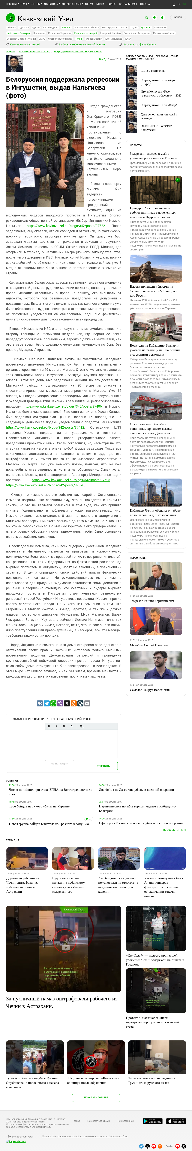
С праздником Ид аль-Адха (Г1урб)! (158, 82)
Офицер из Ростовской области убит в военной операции (141, 823)
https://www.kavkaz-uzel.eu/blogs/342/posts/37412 (45, 427)
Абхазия (11, 27)
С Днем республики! (154, 70)
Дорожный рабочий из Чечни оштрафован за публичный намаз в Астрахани (22, 885)
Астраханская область (86, 27)
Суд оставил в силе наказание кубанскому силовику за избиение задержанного (68, 885)
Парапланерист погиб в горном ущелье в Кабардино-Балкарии (137, 808)
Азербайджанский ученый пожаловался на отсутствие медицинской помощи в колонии (118, 885)
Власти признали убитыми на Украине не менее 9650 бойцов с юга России (153, 291)
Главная (10, 51)
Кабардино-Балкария (18, 33)
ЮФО (128, 38)
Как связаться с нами (98, 1121)
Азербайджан (50, 27)
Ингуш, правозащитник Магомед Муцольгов (78, 51)
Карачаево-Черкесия (59, 33)
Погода (145, 4)
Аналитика (51, 4)
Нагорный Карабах (110, 33)
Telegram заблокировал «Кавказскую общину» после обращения (93, 1080)
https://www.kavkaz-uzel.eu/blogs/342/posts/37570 (45, 485)
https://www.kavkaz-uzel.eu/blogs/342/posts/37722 (66, 226)
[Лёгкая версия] (173, 4)
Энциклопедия (71, 4)
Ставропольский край (60, 38)
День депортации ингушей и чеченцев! (159, 116)
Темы (23, 4)
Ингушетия (160, 27)
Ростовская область (164, 33)
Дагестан (146, 27)
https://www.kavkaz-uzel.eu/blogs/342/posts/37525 (71, 480)
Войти (178, 17)
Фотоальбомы (128, 4)
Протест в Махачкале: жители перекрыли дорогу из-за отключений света (152, 1022)
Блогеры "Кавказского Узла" (34, 51)
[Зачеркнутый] (71, 726)
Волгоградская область (115, 27)
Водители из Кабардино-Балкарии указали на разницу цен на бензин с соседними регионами (155, 350)
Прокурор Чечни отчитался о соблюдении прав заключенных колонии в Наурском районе (153, 212)
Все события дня (174, 829)
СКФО (42, 38)
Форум (89, 4)
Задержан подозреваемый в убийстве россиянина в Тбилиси (153, 155)
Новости (11, 4)
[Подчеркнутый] (64, 726)
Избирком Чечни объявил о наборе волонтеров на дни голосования (155, 512)
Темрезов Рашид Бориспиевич (152, 600)
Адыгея (36, 27)
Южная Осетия (94, 38)
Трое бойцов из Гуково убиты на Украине (39, 806)
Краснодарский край (85, 33)
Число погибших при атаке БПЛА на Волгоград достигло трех (50, 791)
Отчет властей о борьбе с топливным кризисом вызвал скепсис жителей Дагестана (151, 428)
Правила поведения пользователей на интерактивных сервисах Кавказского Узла (85, 1136)
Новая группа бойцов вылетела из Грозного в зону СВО (49, 823)
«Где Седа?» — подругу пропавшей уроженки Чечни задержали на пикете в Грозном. (155, 959)
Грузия (134, 27)
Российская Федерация (137, 33)
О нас (77, 1121)
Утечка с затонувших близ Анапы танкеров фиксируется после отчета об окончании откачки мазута (163, 887)
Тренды (35, 4)
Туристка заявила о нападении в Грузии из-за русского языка (151, 1080)
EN (184, 4)
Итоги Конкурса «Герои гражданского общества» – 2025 (161, 93)
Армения (66, 27)
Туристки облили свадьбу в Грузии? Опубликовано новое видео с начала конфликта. (32, 1082)
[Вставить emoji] (81, 726)
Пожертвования (125, 1121)
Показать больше (96, 1097)
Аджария (24, 27)
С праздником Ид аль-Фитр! (159, 105)
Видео (112, 4)
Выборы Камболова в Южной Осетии (81, 44)
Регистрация (59, 763)
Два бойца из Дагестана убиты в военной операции (136, 789)
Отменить (103, 766)
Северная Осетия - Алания (21, 38)
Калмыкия (39, 33)
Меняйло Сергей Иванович (150, 645)
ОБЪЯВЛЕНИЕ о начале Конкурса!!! (156, 128)
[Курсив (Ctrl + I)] (56, 726)
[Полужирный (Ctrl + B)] (49, 726)
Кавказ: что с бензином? (25, 44)
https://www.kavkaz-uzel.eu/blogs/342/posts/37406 (63, 406)
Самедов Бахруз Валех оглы (150, 689)
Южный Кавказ (113, 38)
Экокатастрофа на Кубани (139, 44)
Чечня (79, 38)
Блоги (100, 4)
